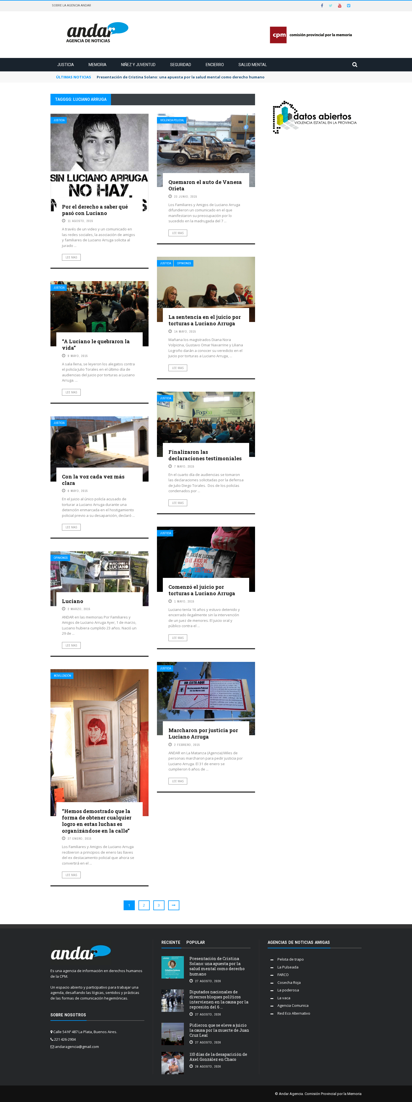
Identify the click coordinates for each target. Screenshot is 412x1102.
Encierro (215, 64)
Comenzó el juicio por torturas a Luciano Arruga (201, 590)
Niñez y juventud (138, 64)
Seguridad (180, 64)
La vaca (283, 997)
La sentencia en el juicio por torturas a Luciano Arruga (204, 320)
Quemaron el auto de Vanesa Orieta (205, 185)
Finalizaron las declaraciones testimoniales (205, 455)
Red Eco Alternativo (293, 1013)
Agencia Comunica (293, 1005)
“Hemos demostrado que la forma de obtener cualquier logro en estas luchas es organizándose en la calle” (96, 821)
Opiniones (184, 263)
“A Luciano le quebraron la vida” (96, 344)
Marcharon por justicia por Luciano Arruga (203, 733)
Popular (195, 942)
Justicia (65, 64)
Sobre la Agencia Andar (71, 5)
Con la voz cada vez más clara (93, 479)
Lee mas (71, 257)
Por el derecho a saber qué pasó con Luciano (95, 209)
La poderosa (288, 990)
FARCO (283, 974)
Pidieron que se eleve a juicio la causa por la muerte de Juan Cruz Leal (219, 1030)
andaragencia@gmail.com (77, 1046)
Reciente (170, 942)
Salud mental (253, 64)
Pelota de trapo (290, 959)
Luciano (72, 601)
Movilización (62, 676)
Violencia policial (172, 120)
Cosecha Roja (289, 982)
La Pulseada (287, 967)
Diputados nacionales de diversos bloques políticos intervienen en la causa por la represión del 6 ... (218, 999)
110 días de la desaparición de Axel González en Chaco (218, 1057)
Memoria (98, 64)
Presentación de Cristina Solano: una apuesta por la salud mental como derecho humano (217, 966)
